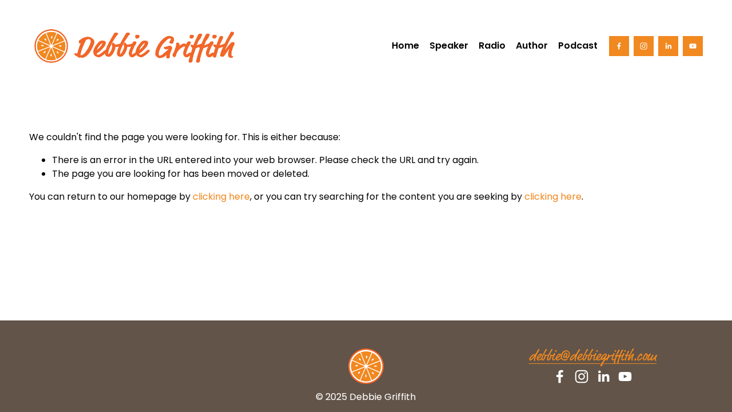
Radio (492, 45)
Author (532, 45)
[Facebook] (619, 46)
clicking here (221, 196)
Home (405, 45)
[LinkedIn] (668, 46)
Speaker (448, 45)
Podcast (578, 45)
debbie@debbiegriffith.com (593, 357)
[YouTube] (693, 46)
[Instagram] (644, 46)
